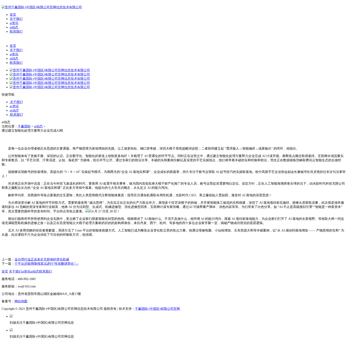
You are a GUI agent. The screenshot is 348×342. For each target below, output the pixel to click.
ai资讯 (14, 23)
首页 (13, 14)
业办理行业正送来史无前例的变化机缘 (41, 259)
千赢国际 (24, 126)
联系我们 (16, 31)
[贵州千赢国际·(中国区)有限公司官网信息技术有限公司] (42, 7)
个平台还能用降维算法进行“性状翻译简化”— (46, 263)
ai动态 (14, 27)
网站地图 (20, 301)
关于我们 (16, 19)
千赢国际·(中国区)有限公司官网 (157, 308)
